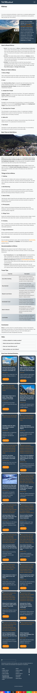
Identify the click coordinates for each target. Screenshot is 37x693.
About (17, 668)
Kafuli (2, 241)
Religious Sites (5, 675)
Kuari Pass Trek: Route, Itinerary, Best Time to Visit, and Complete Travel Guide (8, 457)
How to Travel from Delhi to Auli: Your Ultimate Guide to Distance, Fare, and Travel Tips (9, 634)
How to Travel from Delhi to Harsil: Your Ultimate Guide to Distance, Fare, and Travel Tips (9, 546)
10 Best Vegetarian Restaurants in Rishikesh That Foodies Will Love (27, 634)
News (3, 679)
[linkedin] (29, 672)
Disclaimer (18, 675)
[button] (33, 2)
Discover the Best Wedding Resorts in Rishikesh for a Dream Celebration (26, 517)
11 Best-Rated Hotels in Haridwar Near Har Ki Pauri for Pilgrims (27, 427)
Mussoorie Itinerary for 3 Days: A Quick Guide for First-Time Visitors (27, 576)
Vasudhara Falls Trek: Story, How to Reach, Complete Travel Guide (9, 427)
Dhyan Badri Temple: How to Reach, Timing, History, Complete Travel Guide (9, 397)
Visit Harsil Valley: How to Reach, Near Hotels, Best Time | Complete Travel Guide (9, 517)
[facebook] (29, 671)
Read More (5, 379)
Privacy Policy (19, 673)
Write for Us (19, 678)
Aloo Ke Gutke (32, 240)
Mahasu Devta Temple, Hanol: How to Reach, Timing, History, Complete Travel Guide (9, 605)
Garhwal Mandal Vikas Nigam (28, 259)
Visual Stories (19, 670)
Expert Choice (5, 670)
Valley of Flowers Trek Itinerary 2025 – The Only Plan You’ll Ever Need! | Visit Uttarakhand (27, 369)
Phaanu (6, 241)
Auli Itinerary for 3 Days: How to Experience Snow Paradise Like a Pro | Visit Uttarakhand (9, 487)
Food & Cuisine (5, 673)
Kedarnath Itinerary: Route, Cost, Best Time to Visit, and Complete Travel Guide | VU (9, 369)
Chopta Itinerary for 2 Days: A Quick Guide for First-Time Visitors (9, 576)
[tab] (18, 340)
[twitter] (29, 669)
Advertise (18, 676)
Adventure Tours (5, 676)
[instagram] (29, 668)
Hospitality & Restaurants (7, 677)
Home (3, 668)
